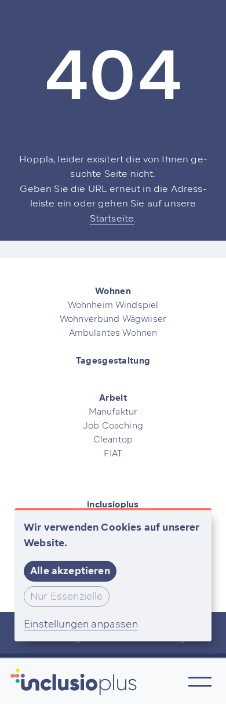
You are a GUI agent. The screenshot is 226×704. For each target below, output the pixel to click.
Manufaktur (113, 412)
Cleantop (113, 439)
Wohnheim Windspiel (113, 305)
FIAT (113, 453)
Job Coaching (113, 425)
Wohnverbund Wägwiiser (113, 319)
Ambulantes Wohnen (113, 333)
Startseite (112, 218)
